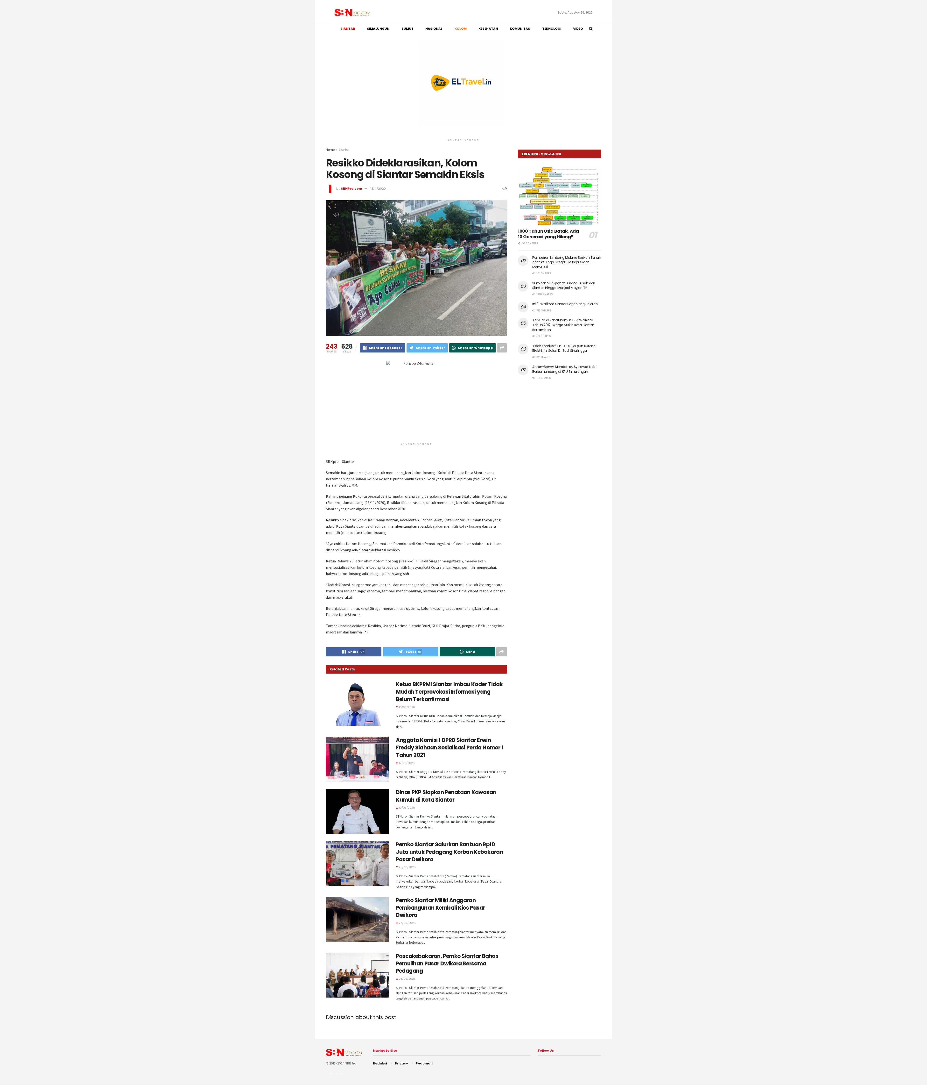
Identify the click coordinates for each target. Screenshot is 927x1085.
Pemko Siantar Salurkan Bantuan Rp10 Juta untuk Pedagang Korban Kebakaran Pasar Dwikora (449, 852)
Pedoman (424, 1063)
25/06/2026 (407, 867)
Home (330, 150)
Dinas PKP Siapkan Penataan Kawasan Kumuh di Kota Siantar (446, 796)
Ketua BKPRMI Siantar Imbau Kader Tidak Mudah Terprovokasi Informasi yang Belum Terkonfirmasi (449, 692)
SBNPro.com (351, 188)
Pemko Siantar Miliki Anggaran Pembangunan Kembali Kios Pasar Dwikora (440, 908)
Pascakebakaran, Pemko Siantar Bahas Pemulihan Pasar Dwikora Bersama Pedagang (447, 963)
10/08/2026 (406, 808)
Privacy (401, 1063)
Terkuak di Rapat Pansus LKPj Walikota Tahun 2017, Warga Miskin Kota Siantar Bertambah (563, 325)
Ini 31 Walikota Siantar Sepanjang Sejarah (565, 304)
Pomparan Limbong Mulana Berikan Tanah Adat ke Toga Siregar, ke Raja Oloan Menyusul (566, 262)
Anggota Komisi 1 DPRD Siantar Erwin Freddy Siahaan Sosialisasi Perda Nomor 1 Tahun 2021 (449, 747)
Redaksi (380, 1063)
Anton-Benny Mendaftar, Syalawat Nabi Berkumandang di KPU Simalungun (564, 369)
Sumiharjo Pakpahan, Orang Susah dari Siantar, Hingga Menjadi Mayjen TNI (563, 285)
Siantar (343, 150)
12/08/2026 (406, 763)
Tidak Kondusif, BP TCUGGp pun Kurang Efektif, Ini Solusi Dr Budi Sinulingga (564, 348)
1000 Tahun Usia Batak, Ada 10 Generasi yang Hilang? (548, 234)
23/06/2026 (407, 979)
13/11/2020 (378, 188)
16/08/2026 (406, 707)
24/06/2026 (407, 923)
